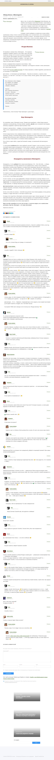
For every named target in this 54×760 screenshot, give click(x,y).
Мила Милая (10, 551)
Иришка (8, 312)
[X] (6, 213)
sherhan (9, 446)
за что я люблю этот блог (16, 69)
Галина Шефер (11, 246)
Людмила (9, 382)
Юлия (8, 401)
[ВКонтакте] (3, 213)
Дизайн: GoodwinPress (39, 756)
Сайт (37, 664)
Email (21, 664)
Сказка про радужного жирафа (24, 733)
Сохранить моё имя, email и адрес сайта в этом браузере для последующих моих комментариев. (22, 670)
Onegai (8, 575)
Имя (4, 664)
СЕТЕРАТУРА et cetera (27, 4)
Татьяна (9, 516)
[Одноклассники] (5, 213)
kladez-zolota (10, 616)
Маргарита (9, 466)
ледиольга (9, 597)
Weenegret (37, 21)
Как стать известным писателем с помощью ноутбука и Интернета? (25, 715)
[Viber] (8, 213)
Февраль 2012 (20, 16)
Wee (9, 230)
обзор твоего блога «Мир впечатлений (19, 635)
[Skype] (11, 213)
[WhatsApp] (9, 213)
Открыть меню (7, 1)
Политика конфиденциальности (11, 682)
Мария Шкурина (10, 354)
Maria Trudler (12, 334)
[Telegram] (12, 213)
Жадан (8, 221)
